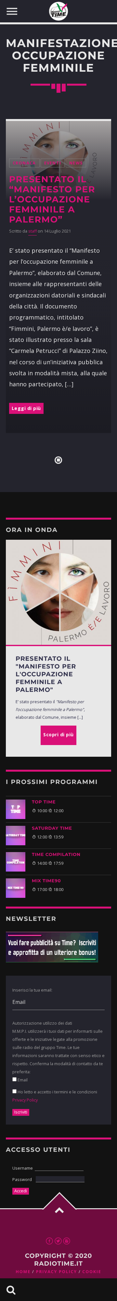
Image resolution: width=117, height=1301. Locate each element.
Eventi (52, 163)
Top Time (44, 802)
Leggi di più (26, 408)
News (76, 163)
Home (23, 1271)
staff (32, 231)
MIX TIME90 (46, 881)
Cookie (91, 1271)
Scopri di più (58, 734)
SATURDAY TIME (52, 828)
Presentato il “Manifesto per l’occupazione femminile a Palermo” (52, 199)
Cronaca (24, 163)
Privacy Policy (25, 1100)
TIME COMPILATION (56, 854)
